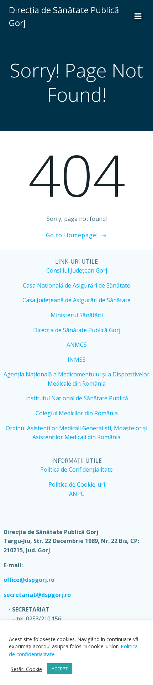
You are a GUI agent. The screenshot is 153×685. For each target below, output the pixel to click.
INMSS (77, 360)
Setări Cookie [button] (26, 669)
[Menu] (138, 16)
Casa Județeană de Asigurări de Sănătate (76, 300)
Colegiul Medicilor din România (77, 413)
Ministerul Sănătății (77, 315)
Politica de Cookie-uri (76, 484)
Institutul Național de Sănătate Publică (76, 398)
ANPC (76, 494)
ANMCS (77, 345)
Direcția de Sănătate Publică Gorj (76, 330)
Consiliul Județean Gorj (76, 270)
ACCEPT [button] (60, 668)
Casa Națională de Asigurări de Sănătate (76, 285)
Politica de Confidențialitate (76, 469)
